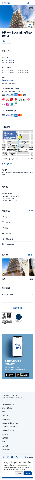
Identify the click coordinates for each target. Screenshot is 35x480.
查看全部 (30, 211)
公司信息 (5, 446)
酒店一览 (14, 395)
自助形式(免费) (9, 80)
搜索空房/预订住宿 (8, 405)
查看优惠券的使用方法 (12, 367)
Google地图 (8, 164)
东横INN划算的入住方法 (10, 423)
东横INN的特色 (7, 419)
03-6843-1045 (10, 60)
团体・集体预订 (7, 408)
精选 (3, 412)
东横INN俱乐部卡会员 (9, 427)
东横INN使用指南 (8, 430)
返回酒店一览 (17, 308)
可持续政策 (6, 449)
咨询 (3, 442)
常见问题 (5, 438)
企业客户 (5, 434)
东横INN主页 (5, 395)
